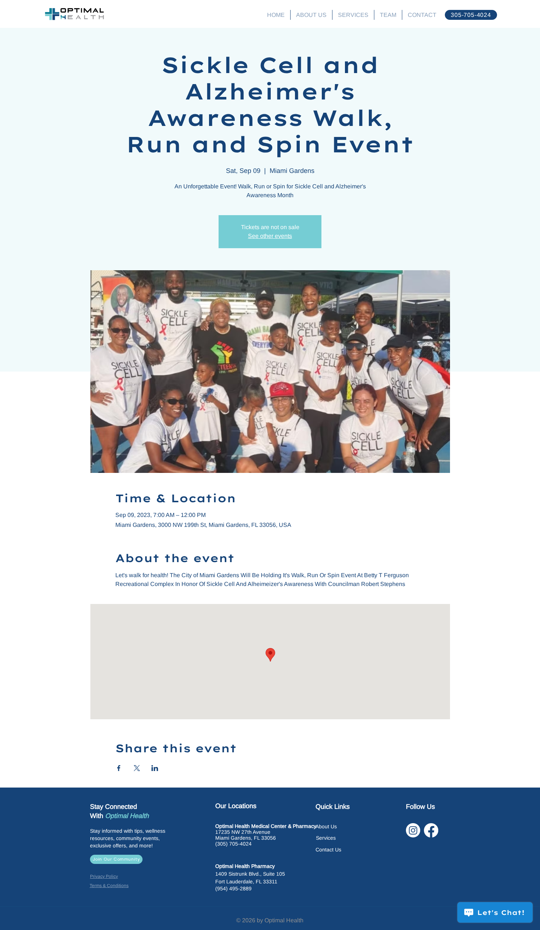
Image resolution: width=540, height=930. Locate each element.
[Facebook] (431, 830)
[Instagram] (413, 830)
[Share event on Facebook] (118, 768)
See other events (270, 236)
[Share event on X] (136, 768)
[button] (353, 15)
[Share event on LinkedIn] (154, 768)
